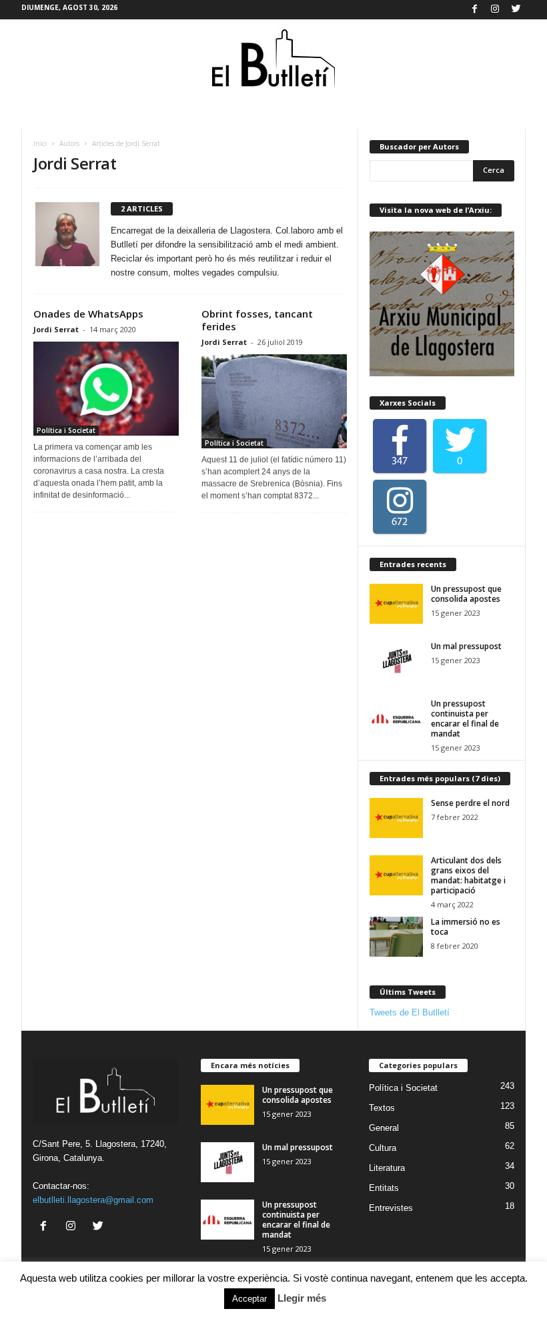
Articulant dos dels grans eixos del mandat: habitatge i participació (468, 875)
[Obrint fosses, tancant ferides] (274, 401)
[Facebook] (474, 9)
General (384, 1128)
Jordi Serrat (56, 329)
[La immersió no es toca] (396, 937)
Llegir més (302, 1298)
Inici (40, 143)
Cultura (382, 1148)
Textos (382, 1108)
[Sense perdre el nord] (396, 818)
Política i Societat (66, 430)
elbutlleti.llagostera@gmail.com (93, 1200)
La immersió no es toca (465, 926)
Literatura (387, 1168)
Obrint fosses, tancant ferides (257, 320)
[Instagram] (495, 9)
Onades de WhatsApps (88, 313)
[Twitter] (516, 9)
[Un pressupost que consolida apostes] (396, 604)
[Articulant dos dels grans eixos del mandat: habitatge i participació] (396, 875)
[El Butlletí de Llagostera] (273, 59)
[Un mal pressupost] (396, 661)
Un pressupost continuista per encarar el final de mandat (465, 718)
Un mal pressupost (466, 646)
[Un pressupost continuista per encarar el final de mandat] (396, 719)
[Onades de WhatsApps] (106, 389)
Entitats (384, 1188)
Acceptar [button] (249, 1299)
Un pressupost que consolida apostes (466, 593)
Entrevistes (391, 1208)
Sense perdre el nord (470, 803)
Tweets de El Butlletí (410, 1012)
